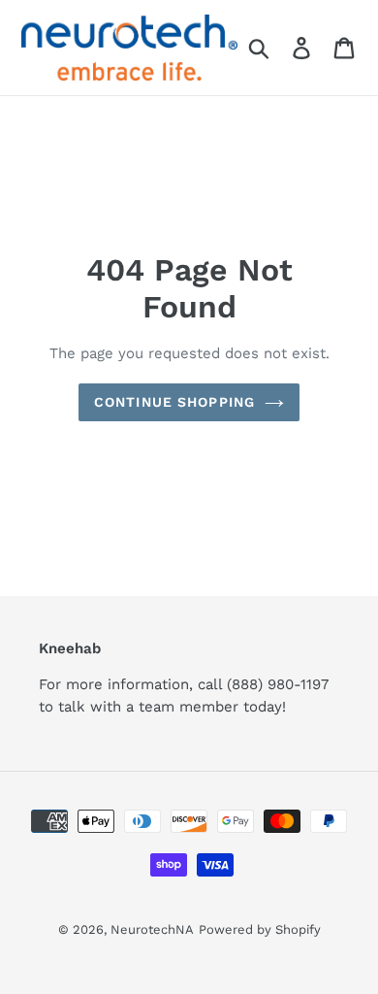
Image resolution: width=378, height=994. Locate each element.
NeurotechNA (152, 929)
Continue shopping (174, 402)
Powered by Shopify (260, 929)
